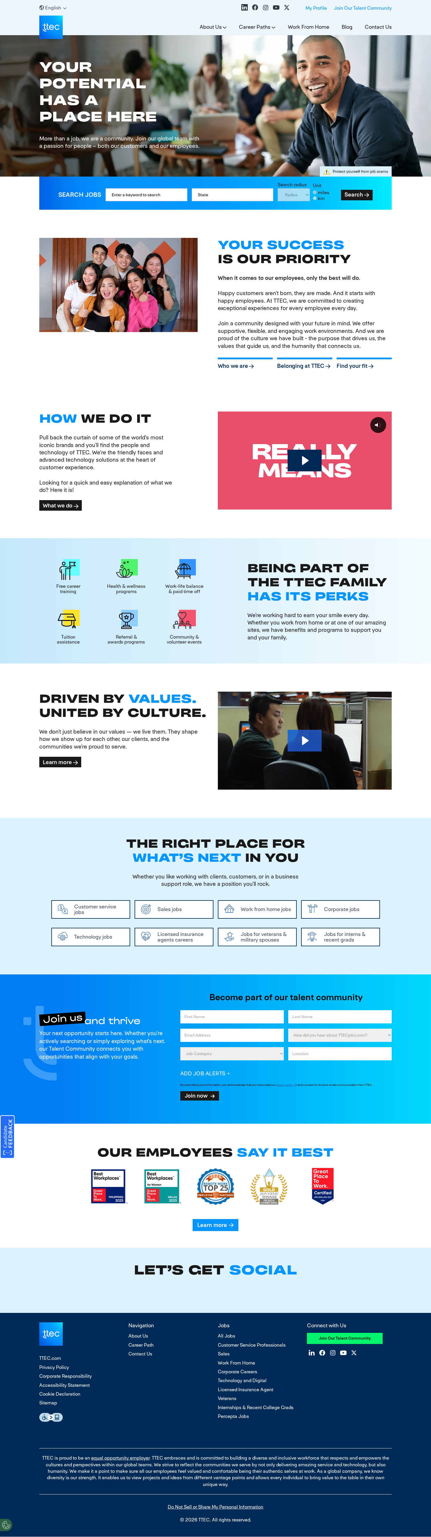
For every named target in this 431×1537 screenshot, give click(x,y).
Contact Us (378, 26)
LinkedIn (244, 7)
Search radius (292, 185)
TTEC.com (50, 1358)
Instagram (265, 7)
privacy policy (285, 1085)
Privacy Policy (54, 1367)
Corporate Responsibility (65, 1376)
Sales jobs (169, 909)
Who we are (233, 366)
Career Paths (254, 26)
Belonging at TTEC (300, 366)
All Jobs (226, 1336)
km (321, 198)
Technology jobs (93, 936)
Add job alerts (203, 1073)
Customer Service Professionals (252, 1345)
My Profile (316, 8)
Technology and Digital (242, 1380)
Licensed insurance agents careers (180, 937)
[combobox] (233, 194)
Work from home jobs (266, 909)
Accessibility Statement (64, 1385)
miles (323, 192)
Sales (224, 1354)
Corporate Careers (237, 1372)
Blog (347, 26)
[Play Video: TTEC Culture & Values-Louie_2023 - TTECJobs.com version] (305, 740)
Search (354, 194)
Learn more (57, 762)
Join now (196, 1095)
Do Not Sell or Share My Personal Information (215, 1507)
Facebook (255, 7)
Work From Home (308, 26)
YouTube (276, 7)
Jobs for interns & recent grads (345, 937)
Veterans (227, 1398)
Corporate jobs (341, 909)
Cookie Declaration (59, 1394)
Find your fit (352, 366)
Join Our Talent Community (363, 8)
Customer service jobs (95, 909)
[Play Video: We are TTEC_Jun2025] (305, 460)
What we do (57, 505)
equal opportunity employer (120, 1458)
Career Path (141, 1345)
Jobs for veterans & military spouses (264, 937)
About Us (211, 26)
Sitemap (48, 1403)
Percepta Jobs (233, 1416)
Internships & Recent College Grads (255, 1407)
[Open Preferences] (6, 1525)
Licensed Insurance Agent (245, 1390)
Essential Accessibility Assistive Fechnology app (51, 1417)
